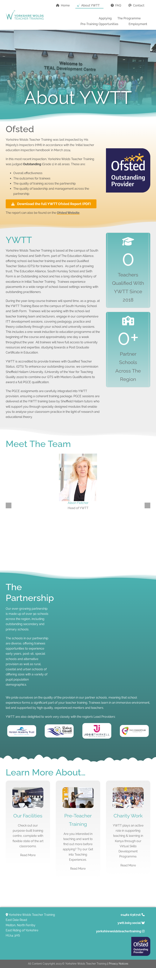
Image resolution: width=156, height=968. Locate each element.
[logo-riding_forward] (59, 728)
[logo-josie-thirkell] (96, 726)
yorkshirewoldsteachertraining (118, 931)
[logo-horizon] (21, 728)
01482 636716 (131, 915)
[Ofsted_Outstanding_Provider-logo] (140, 938)
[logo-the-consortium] (134, 728)
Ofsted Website (68, 213)
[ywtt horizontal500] (25, 11)
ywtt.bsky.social (129, 923)
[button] (146, 11)
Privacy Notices (118, 963)
